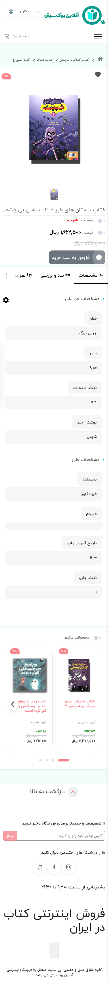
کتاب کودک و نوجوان (74, 59)
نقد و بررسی (52, 275)
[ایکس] (40, 867)
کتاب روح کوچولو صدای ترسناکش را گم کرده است (32, 706)
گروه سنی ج (21, 59)
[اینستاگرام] (68, 867)
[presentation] (95, 705)
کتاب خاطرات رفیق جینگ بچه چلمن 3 (80, 703)
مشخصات (88, 275)
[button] (63, 760)
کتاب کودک (44, 59)
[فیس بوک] (54, 867)
